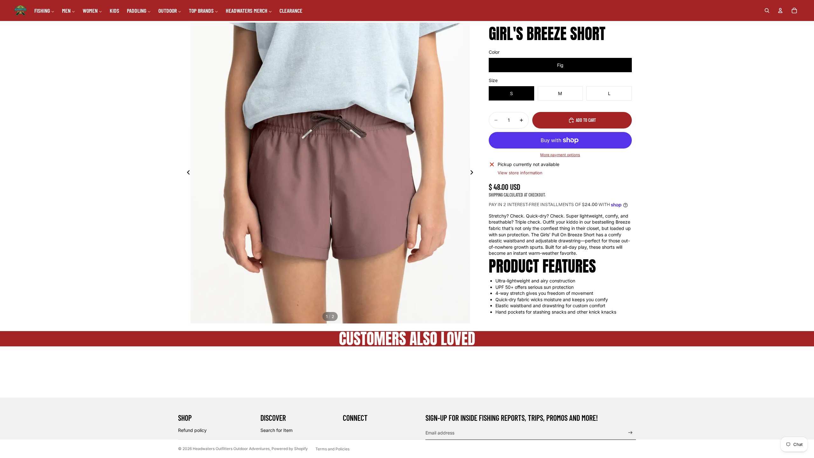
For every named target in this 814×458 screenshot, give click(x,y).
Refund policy (192, 430)
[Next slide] (473, 173)
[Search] (767, 10)
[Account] (780, 10)
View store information (520, 172)
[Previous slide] (187, 173)
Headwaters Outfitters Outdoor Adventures (231, 448)
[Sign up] (630, 432)
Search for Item (276, 430)
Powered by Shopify (290, 448)
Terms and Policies (332, 449)
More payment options (560, 155)
